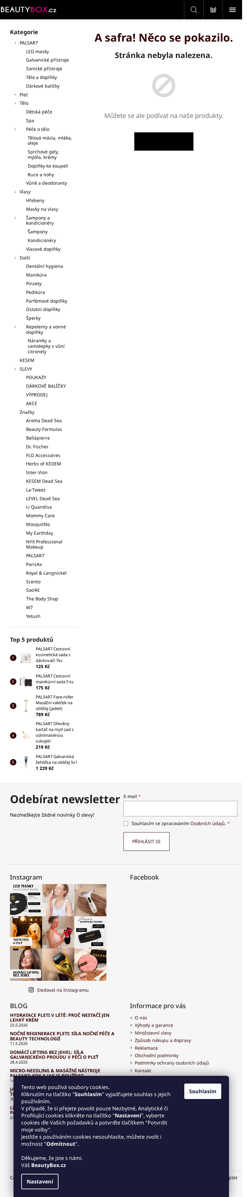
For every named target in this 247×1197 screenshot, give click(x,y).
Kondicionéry (42, 240)
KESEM (27, 360)
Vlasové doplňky (43, 249)
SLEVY (26, 369)
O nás (141, 1018)
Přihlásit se (146, 841)
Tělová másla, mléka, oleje (50, 140)
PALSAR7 (29, 43)
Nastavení (40, 1181)
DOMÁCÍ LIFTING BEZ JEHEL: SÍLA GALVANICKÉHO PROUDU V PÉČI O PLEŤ (54, 1055)
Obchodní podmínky (156, 1055)
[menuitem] (44, 420)
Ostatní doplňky (43, 309)
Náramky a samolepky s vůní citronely (46, 346)
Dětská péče (39, 112)
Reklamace (146, 1048)
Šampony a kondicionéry (40, 220)
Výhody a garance (154, 1025)
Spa (30, 120)
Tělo (24, 103)
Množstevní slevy (153, 1033)
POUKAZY (36, 377)
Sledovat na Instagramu (63, 990)
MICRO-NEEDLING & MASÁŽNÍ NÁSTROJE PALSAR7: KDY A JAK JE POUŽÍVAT (55, 1073)
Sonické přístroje (44, 68)
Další (25, 258)
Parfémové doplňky (46, 301)
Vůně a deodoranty (46, 183)
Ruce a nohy (41, 174)
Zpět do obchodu (164, 141)
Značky (27, 412)
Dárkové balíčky (42, 86)
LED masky (37, 51)
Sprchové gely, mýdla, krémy (43, 154)
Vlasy (25, 192)
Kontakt (143, 1070)
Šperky (33, 318)
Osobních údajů (207, 823)
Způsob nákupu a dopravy (163, 1040)
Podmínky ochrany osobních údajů (172, 1063)
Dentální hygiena (44, 266)
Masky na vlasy (42, 209)
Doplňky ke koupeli (48, 166)
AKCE (31, 403)
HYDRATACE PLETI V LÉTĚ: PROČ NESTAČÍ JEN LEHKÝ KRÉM (59, 1018)
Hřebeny (35, 200)
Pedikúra (35, 292)
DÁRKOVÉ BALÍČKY (46, 386)
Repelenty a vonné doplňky (46, 329)
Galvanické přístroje (47, 60)
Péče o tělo (37, 129)
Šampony (38, 232)
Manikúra (36, 275)
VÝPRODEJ (37, 395)
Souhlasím (202, 1091)
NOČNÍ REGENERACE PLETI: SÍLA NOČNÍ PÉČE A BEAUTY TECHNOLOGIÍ (62, 1036)
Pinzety (33, 283)
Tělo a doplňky (41, 77)
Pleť (24, 95)
